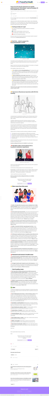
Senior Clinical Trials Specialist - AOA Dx (19, 323)
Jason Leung (24, 58)
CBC (25, 284)
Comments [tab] (12, 354)
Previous (13, 349)
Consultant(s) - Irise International (18, 302)
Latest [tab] (13, 364)
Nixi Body (13, 169)
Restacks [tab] (16, 354)
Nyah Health (32, 244)
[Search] (38, 2)
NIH (11, 261)
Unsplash (28, 58)
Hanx (26, 214)
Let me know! (23, 77)
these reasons (18, 284)
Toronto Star (16, 246)
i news (36, 238)
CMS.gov (30, 278)
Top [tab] (11, 364)
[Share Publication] (39, 2)
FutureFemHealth (30, 143)
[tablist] (14, 355)
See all (12, 384)
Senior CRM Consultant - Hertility (17, 317)
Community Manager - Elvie (16, 313)
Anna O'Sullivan (14, 13)
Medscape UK (13, 252)
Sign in (47, 2)
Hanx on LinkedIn (30, 218)
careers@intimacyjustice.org (22, 299)
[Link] (9, 26)
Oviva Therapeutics (18, 266)
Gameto (12, 266)
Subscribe (42, 2)
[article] (24, 368)
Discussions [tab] (16, 364)
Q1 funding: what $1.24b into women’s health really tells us (21, 372)
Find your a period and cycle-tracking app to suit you (17, 368)
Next (36, 349)
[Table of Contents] (0, 198)
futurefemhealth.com (26, 70)
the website (13, 326)
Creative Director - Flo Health (17, 310)
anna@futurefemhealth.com (21, 37)
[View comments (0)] (14, 16)
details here (28, 75)
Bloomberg (27, 266)
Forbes (30, 232)
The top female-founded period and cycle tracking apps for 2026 (21, 367)
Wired (15, 224)
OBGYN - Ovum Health (16, 320)
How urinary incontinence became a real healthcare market (21, 378)
